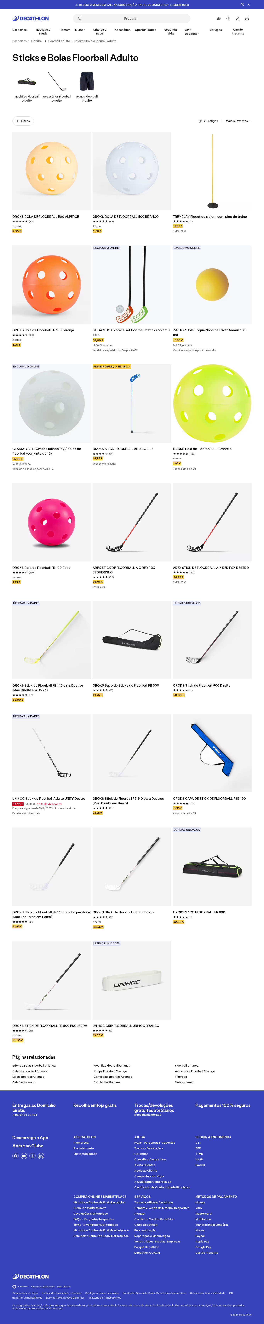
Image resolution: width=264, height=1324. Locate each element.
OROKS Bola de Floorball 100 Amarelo (202, 449)
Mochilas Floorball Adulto (26, 98)
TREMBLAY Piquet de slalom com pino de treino (210, 217)
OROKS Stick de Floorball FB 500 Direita (124, 912)
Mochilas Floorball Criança (112, 1065)
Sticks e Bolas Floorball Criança (34, 1065)
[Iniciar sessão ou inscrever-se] (237, 18)
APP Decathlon (192, 31)
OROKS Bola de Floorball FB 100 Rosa (41, 568)
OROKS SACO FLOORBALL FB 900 (199, 912)
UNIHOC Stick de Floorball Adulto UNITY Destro (48, 798)
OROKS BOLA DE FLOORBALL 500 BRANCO (126, 217)
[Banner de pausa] (242, 5)
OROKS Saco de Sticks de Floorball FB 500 (126, 685)
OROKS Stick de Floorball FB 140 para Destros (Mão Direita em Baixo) (48, 687)
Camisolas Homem (107, 1082)
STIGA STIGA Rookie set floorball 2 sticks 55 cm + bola (132, 332)
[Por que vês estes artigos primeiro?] (200, 121)
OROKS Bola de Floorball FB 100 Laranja (43, 330)
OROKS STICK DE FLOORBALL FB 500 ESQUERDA (49, 1026)
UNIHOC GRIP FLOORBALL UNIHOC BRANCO (126, 1026)
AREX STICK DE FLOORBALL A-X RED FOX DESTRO (211, 568)
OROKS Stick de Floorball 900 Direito (202, 685)
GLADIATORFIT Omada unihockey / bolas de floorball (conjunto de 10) (47, 451)
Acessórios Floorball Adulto (57, 98)
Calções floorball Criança (30, 1071)
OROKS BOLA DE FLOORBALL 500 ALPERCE (45, 217)
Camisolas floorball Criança (113, 1076)
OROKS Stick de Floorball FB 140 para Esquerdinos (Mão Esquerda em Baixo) (51, 914)
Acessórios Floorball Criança (195, 1071)
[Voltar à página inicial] (30, 18)
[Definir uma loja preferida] (219, 18)
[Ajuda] (228, 18)
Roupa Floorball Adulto (87, 98)
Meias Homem (184, 1082)
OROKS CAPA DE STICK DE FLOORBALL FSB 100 (209, 798)
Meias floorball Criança (28, 1076)
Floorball (181, 1076)
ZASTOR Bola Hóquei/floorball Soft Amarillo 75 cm (210, 332)
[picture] (51, 171)
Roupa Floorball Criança (110, 1071)
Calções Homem (23, 1082)
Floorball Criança (186, 1065)
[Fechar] (248, 5)
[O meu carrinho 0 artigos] (247, 18)
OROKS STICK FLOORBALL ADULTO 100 (123, 449)
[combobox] (239, 121)
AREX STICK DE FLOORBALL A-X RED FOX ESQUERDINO (124, 570)
